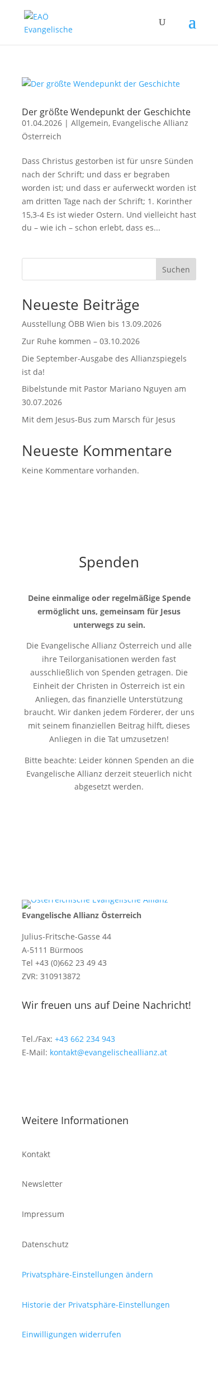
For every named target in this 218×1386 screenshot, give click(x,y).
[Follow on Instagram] (53, 1085)
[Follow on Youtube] (75, 1085)
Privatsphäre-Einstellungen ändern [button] (87, 1274)
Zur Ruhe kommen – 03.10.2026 (81, 341)
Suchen (176, 269)
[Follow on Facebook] (31, 1085)
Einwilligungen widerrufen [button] (71, 1334)
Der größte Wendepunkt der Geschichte (106, 112)
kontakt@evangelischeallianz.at (108, 1052)
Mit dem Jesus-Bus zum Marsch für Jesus (99, 419)
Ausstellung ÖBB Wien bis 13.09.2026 (92, 323)
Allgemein (89, 123)
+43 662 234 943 (85, 1038)
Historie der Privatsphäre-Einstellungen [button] (96, 1304)
